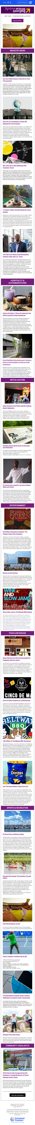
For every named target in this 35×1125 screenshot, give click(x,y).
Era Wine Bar (6, 663)
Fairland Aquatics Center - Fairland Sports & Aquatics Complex (16, 965)
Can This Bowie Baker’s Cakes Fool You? (15, 786)
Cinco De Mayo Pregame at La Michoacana (16, 700)
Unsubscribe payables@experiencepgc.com (17, 1109)
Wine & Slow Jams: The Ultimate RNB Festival (17, 612)
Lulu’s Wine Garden (25, 672)
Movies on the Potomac (10, 573)
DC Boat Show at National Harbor (13, 834)
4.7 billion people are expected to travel (16, 84)
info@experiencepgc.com (19, 1113)
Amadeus (15, 88)
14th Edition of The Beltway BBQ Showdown (17, 741)
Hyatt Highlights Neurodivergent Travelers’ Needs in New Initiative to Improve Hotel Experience (17, 362)
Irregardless (12, 672)
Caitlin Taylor (8, 798)
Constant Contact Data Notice (21, 1111)
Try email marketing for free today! (17, 1122)
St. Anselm (11, 673)
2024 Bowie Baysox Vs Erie (11, 924)
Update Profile (9, 1111)
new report (25, 137)
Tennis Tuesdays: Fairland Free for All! (15, 956)
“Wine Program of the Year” (20, 666)
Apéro (27, 670)
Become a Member (17, 20)
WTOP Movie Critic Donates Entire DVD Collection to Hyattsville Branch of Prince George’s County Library (16, 1075)
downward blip (15, 215)
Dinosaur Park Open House (11, 1034)
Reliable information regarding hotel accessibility (14, 367)
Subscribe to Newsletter (17, 1095)
